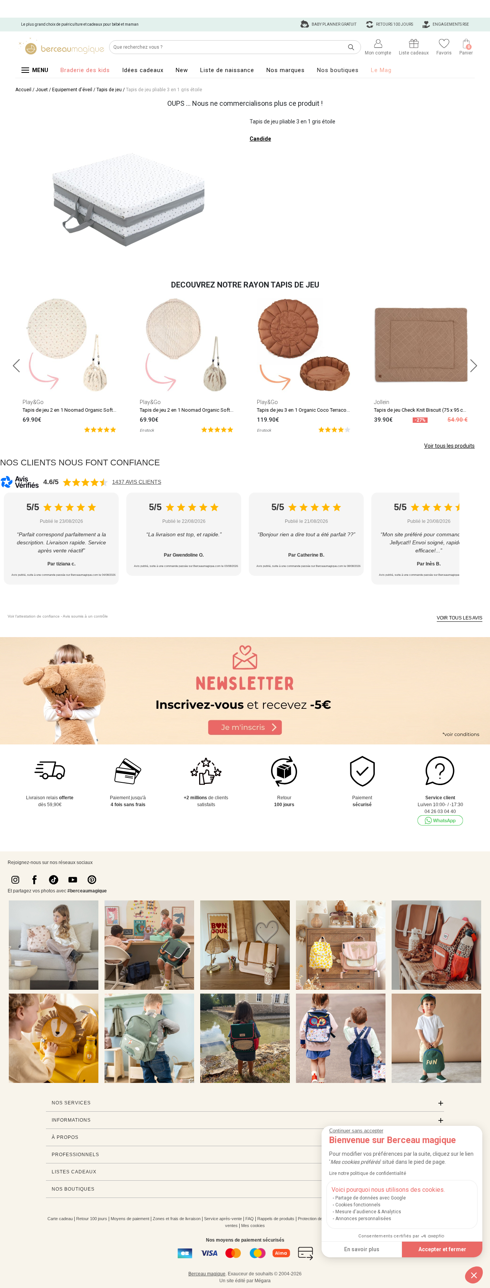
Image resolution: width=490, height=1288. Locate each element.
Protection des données (320, 1218)
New (182, 70)
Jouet (42, 89)
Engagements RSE (450, 24)
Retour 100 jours (91, 1218)
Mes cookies (253, 1225)
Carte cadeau (60, 1218)
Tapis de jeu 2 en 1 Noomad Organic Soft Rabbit (76, 410)
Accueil (23, 89)
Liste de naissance (227, 70)
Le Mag (381, 70)
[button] (474, 1275)
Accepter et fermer (442, 1249)
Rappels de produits (275, 1218)
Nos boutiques (338, 70)
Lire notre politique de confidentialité (367, 1173)
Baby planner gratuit (333, 24)
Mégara (263, 1280)
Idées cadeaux (142, 70)
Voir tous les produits (449, 446)
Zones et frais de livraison (177, 1218)
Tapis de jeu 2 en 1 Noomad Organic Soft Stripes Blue (199, 410)
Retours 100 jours (394, 24)
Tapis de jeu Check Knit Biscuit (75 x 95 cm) (421, 410)
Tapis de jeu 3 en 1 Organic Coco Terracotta (304, 410)
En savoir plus (361, 1249)
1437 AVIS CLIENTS (136, 482)
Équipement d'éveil (72, 89)
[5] (100, 429)
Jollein (381, 402)
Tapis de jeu (109, 89)
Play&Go (33, 402)
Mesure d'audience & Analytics (368, 1211)
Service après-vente (223, 1218)
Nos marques (285, 70)
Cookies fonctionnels (358, 1205)
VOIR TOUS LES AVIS (459, 618)
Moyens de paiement (130, 1218)
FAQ (249, 1218)
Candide (260, 139)
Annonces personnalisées (363, 1218)
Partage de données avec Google (370, 1198)
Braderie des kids (85, 70)
